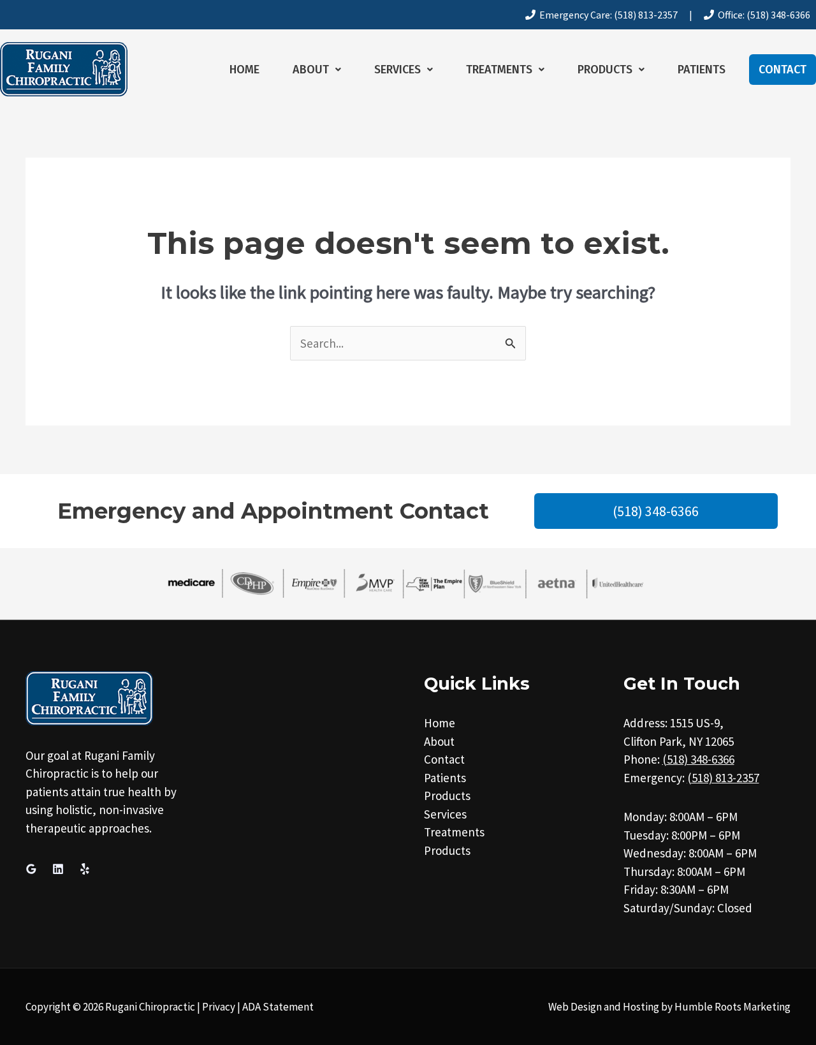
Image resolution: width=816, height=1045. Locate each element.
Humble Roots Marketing (732, 1007)
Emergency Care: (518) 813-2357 (607, 14)
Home (244, 70)
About (311, 70)
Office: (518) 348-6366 (762, 14)
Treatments (499, 70)
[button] (317, 69)
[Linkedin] (58, 869)
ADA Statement (278, 1007)
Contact (782, 70)
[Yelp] (85, 869)
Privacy (218, 1007)
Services (397, 70)
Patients (701, 70)
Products (605, 70)
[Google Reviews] (31, 869)
